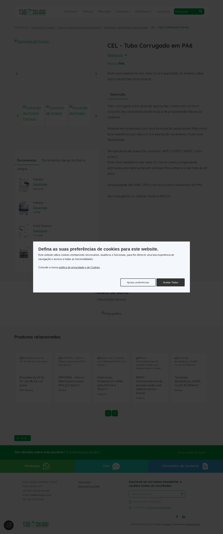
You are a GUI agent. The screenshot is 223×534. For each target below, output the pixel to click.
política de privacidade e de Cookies (79, 267)
